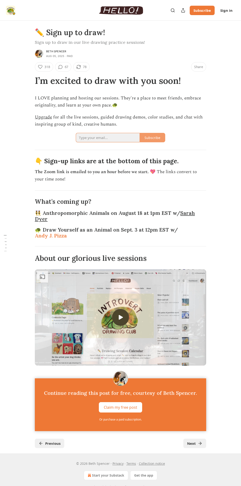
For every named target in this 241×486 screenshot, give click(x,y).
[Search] (172, 10)
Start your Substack (108, 475)
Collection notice (152, 463)
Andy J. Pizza (51, 236)
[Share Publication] (183, 10)
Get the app (143, 475)
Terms (131, 463)
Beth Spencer (56, 51)
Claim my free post (120, 407)
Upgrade (43, 117)
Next (191, 443)
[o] (120, 317)
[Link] (28, 80)
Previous (52, 443)
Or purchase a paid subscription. (120, 419)
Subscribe (202, 10)
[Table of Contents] (5, 243)
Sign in (226, 10)
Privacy (118, 463)
